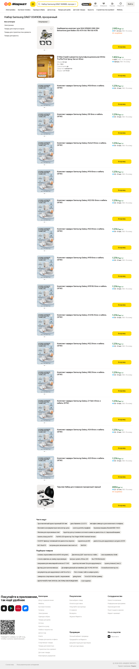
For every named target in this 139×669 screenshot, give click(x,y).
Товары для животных (46, 646)
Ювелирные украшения (46, 656)
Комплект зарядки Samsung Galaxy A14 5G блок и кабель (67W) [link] (81, 316)
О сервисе (73, 610)
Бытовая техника (44, 607)
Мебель (41, 603)
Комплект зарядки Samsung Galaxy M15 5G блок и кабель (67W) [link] (82, 287)
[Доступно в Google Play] (11, 611)
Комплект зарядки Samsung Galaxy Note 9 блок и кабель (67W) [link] (81, 144)
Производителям (114, 607)
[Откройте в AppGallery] (18, 611)
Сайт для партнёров (77, 646)
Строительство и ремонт (47, 649)
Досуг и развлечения (46, 600)
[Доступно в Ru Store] (25, 611)
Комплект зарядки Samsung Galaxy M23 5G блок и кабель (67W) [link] (82, 201)
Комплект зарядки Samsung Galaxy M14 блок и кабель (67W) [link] (80, 172)
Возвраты (73, 613)
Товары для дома (44, 620)
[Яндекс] (133, 666)
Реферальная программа (116, 603)
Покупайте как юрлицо (78, 607)
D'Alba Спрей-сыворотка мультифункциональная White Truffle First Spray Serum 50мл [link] (81, 58)
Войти (130, 4)
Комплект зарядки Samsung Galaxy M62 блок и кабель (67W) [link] (80, 373)
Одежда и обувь (44, 616)
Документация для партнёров (80, 643)
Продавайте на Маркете (78, 639)
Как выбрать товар (76, 600)
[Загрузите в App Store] (4, 611)
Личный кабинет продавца (79, 636)
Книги (40, 636)
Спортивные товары (45, 643)
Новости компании (114, 600)
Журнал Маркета (76, 616)
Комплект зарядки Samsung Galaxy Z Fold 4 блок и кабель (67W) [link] (79, 402)
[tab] (10, 10)
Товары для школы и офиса (47, 639)
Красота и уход (43, 626)
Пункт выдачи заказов (116, 610)
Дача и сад (42, 633)
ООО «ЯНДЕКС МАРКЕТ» (127, 663)
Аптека (41, 623)
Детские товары (44, 652)
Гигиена (41, 610)
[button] (43, 21)
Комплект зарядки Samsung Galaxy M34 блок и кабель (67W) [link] (80, 87)
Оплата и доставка (76, 603)
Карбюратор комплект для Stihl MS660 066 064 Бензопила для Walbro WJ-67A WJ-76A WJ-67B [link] (78, 29)
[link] (52, 523)
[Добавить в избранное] (51, 28)
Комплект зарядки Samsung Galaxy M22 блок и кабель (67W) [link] (80, 344)
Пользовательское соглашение (28, 665)
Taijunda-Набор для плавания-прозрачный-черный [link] (79, 487)
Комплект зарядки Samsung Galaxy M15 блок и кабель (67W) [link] (80, 259)
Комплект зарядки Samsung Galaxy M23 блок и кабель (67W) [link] (80, 230)
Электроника (43, 613)
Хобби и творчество (45, 629)
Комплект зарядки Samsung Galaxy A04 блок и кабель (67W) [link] (80, 430)
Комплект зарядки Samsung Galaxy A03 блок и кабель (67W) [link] (80, 459)
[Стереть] (75, 4)
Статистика (10, 665)
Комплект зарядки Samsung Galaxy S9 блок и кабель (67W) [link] (80, 115)
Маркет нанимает (114, 613)
